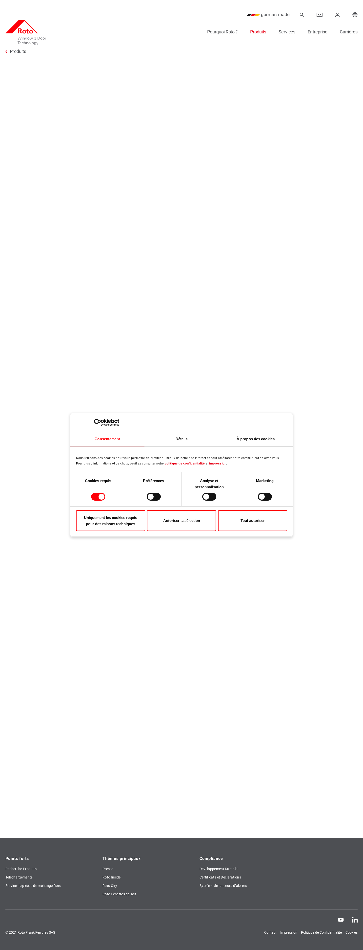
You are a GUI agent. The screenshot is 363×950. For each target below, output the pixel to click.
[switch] (154, 497)
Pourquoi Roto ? (222, 31)
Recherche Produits (21, 869)
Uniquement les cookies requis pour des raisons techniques (110, 520)
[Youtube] (340, 919)
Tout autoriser (253, 520)
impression (217, 463)
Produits (258, 31)
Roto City (109, 886)
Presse (107, 869)
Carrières (349, 31)
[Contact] (319, 15)
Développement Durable (218, 869)
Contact (270, 932)
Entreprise (317, 31)
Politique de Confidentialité (321, 932)
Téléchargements (19, 877)
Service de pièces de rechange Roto (33, 886)
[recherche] (302, 15)
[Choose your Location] (355, 15)
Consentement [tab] (107, 439)
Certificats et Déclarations (220, 877)
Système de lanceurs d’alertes (223, 886)
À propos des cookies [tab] (256, 439)
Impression (288, 932)
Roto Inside (111, 877)
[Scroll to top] (352, 939)
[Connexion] (338, 15)
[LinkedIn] (355, 919)
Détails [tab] (182, 439)
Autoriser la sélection (181, 520)
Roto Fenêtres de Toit (119, 894)
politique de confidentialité (185, 463)
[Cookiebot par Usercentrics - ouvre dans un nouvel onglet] (97, 422)
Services (287, 31)
